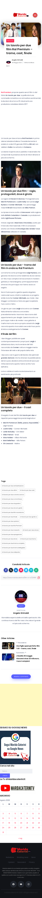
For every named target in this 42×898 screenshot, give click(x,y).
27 (21, 827)
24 (3, 827)
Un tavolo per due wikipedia (11, 552)
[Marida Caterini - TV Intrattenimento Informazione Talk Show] (21, 15)
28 (27, 827)
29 (33, 827)
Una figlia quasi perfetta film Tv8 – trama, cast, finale (28, 647)
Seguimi (21, 606)
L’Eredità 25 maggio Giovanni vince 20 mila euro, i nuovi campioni (27, 658)
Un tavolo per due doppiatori (11, 503)
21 (27, 823)
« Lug (20, 838)
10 (3, 818)
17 (3, 823)
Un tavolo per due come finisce (12, 499)
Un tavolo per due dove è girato (12, 508)
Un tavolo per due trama (28, 539)
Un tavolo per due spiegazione (12, 534)
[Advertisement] (21, 705)
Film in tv (10, 41)
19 (15, 823)
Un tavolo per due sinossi (31, 530)
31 (3, 832)
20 (21, 823)
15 (33, 818)
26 (15, 827)
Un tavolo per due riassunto (11, 530)
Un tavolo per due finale (9, 517)
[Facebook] (13, 884)
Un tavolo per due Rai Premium (12, 526)
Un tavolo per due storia (9, 539)
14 (27, 818)
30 (39, 827)
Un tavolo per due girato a (28, 517)
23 (39, 823)
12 (15, 818)
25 (9, 827)
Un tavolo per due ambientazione (13, 486)
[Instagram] (28, 884)
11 (9, 818)
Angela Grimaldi (17, 60)
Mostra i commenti (21, 676)
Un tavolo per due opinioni (10, 521)
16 (39, 818)
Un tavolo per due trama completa (13, 543)
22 (33, 823)
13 (21, 818)
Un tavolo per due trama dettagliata (13, 548)
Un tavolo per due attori (9, 490)
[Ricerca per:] (16, 771)
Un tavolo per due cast (27, 490)
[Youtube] (21, 884)
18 (9, 823)
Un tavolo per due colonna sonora (13, 495)
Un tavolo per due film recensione (13, 512)
